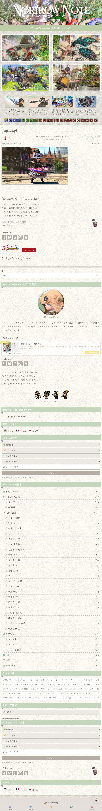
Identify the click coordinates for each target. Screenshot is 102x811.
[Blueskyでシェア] (43, 468)
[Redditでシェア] (53, 468)
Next (100, 106)
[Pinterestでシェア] (59, 468)
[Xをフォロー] (4, 237)
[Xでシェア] (38, 468)
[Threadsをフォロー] (15, 237)
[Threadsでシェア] (48, 468)
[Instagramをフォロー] (20, 237)
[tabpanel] (15, 106)
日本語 (35, 431)
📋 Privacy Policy (51, 802)
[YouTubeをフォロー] (26, 237)
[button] (97, 275)
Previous (2, 106)
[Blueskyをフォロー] (9, 237)
